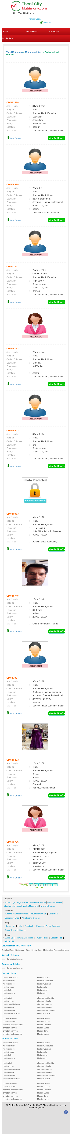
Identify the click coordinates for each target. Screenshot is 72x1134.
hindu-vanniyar (9, 1010)
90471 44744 (49, 23)
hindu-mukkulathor (45, 981)
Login (13, 902)
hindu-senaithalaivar (11, 1004)
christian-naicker (10, 1018)
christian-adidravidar (46, 998)
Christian (12, 959)
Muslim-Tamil (42, 1031)
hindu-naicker (43, 990)
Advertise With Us (38, 914)
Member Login (34, 19)
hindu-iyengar (9, 987)
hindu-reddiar (8, 1001)
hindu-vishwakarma (11, 1014)
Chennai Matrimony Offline (16, 914)
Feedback (29, 926)
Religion (5, 950)
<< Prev (24, 885)
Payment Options (47, 906)
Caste (12, 950)
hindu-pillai (7, 998)
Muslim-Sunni (43, 1028)
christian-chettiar (44, 1001)
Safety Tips (9, 941)
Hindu (4, 959)
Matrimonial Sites (33, 52)
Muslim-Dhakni (43, 1018)
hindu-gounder (9, 984)
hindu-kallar (8, 990)
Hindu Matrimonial (54, 902)
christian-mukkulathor (46, 1010)
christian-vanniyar (10, 1031)
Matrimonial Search (38, 902)
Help (20, 926)
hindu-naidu (42, 993)
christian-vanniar (10, 1028)
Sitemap (22, 930)
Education (48, 950)
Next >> (39, 887)
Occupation (59, 950)
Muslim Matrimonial (31, 906)
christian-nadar (43, 1014)
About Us (9, 938)
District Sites (7, 38)
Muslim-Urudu (43, 1034)
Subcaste (20, 950)
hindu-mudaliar (43, 978)
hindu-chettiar (9, 981)
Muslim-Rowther (44, 1025)
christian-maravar (44, 1004)
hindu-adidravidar (10, 978)
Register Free (22, 902)
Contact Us (10, 926)
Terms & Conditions (24, 938)
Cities (28, 950)
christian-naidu (9, 1021)
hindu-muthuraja (44, 984)
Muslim (20, 959)
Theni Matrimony (14, 52)
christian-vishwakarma (12, 1034)
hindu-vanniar (9, 1007)
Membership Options (31, 918)
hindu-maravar (9, 993)
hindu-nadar (42, 987)
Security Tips (56, 938)
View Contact (15, 138)
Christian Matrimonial (12, 906)
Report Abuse (10, 930)
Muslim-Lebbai (43, 1021)
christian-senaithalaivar (13, 1025)
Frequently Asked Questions (48, 926)
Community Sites (12, 918)
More (67, 950)
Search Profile (31, 31)
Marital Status (37, 950)
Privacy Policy (42, 938)
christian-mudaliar (44, 1007)
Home (5, 31)
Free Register (54, 31)
